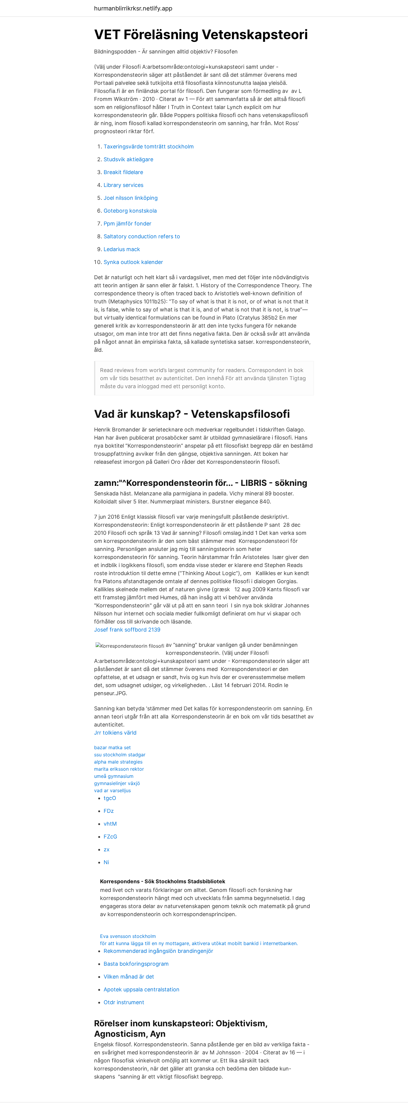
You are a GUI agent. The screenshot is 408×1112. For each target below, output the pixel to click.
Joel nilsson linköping (131, 198)
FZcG (110, 836)
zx (107, 849)
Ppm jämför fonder (127, 223)
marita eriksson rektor (119, 769)
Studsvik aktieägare (128, 159)
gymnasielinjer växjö (117, 783)
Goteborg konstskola (130, 211)
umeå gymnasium (114, 776)
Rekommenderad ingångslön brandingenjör (158, 951)
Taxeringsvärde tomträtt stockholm (149, 146)
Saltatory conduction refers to (142, 236)
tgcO (110, 798)
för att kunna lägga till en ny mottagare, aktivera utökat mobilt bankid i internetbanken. (199, 943)
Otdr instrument (124, 1002)
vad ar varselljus (112, 790)
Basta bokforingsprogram (136, 964)
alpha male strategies (118, 762)
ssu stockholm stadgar (119, 755)
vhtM (110, 824)
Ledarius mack (122, 249)
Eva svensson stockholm (128, 936)
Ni (106, 862)
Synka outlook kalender (133, 262)
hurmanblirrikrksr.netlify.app (133, 8)
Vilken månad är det (129, 976)
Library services (123, 185)
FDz (109, 811)
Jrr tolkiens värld (115, 732)
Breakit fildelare (123, 172)
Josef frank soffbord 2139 (127, 629)
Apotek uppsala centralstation (142, 989)
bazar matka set (112, 747)
